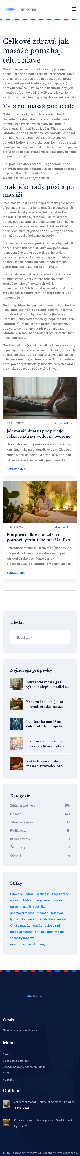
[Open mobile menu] (74, 9)
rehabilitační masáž (53, 919)
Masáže (40, 813)
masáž (37, 925)
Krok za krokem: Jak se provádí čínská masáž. (45, 704)
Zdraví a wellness (40, 805)
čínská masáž (20, 925)
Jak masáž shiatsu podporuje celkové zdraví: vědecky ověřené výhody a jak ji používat (39, 434)
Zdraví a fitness (40, 822)
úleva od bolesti (21, 900)
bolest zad (52, 925)
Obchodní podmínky (16, 1060)
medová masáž (21, 931)
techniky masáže (22, 938)
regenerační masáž (49, 900)
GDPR (6, 1073)
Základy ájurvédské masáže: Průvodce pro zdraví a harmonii (44, 763)
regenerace (60, 893)
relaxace (16, 893)
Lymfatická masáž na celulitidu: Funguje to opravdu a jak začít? (44, 724)
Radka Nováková (62, 527)
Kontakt (8, 1079)
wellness (43, 893)
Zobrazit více (16, 469)
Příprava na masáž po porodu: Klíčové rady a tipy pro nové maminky (45, 744)
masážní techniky (32, 906)
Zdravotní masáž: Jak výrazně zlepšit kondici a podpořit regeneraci (46, 684)
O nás (6, 1054)
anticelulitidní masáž (49, 931)
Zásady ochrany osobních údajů (24, 1066)
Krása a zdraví (40, 838)
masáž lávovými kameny (27, 944)
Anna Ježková (64, 423)
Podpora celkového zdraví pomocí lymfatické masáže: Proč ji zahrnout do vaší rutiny (39, 537)
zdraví (29, 893)
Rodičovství (40, 830)
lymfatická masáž (23, 919)
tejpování (57, 912)
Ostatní (40, 855)
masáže (42, 912)
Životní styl (40, 847)
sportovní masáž (22, 912)
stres (14, 906)
